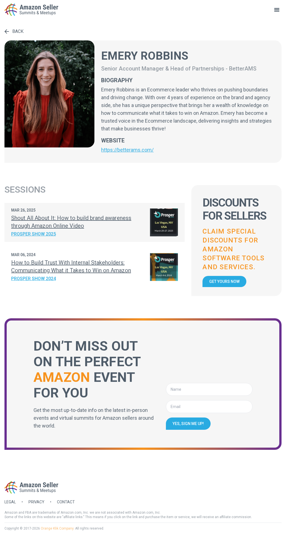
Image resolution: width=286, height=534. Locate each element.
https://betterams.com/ (127, 150)
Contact (66, 502)
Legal (10, 502)
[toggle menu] (277, 10)
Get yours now (224, 281)
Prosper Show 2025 (33, 234)
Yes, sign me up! (188, 423)
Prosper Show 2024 (33, 278)
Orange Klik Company (57, 528)
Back (17, 31)
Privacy (36, 502)
